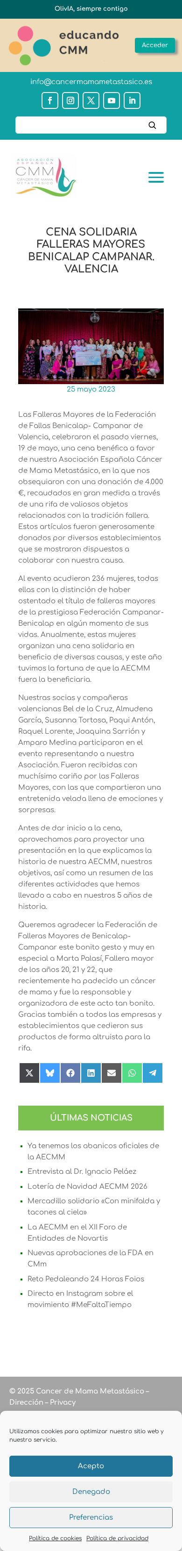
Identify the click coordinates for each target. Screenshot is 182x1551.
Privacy (62, 1403)
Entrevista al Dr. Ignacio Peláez (82, 1172)
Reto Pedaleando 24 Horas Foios (86, 1279)
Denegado (91, 1492)
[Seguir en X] (91, 100)
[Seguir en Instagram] (70, 100)
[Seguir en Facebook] (50, 100)
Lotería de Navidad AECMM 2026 (87, 1187)
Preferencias (91, 1518)
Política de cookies (55, 1538)
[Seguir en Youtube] (111, 100)
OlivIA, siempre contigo (91, 9)
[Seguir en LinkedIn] (132, 100)
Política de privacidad (117, 1538)
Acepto (91, 1466)
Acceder (155, 45)
